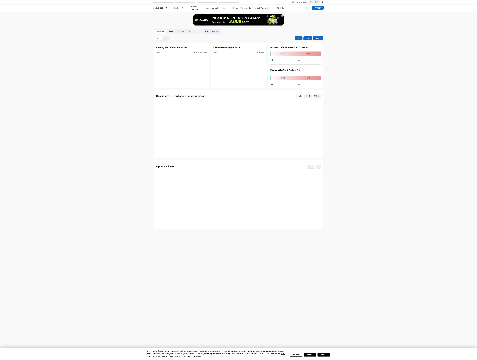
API (293, 2)
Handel (318, 38)
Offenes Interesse (194, 8)
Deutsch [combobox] (313, 2)
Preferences (295, 355)
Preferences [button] (197, 356)
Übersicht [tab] (160, 31)
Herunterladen (301, 2)
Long (298, 38)
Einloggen (318, 8)
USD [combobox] (316, 96)
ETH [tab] (165, 38)
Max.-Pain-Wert (211, 31)
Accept (323, 355)
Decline (309, 355)
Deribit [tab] (170, 31)
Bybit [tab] (198, 31)
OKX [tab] (189, 31)
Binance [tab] (181, 31)
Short (307, 38)
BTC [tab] (158, 38)
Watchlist (265, 8)
